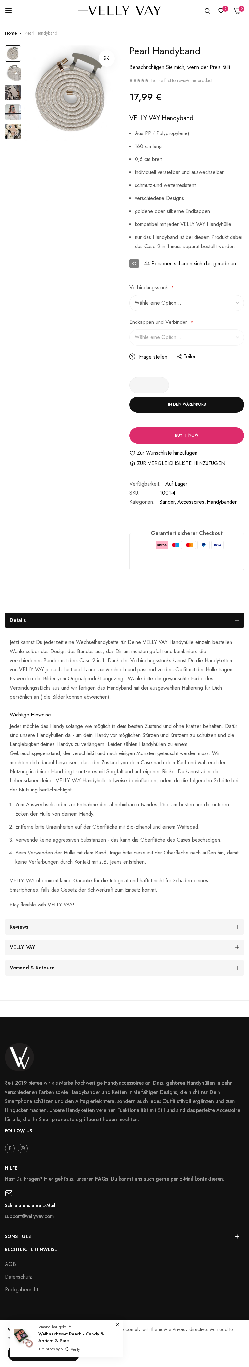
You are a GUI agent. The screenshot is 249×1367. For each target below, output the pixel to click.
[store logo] (124, 10)
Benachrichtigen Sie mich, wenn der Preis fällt (179, 67)
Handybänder (222, 502)
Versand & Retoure (32, 967)
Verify (74, 1349)
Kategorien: (142, 502)
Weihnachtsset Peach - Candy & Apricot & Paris (71, 1337)
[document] (124, 1343)
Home (11, 33)
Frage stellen (152, 357)
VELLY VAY (22, 947)
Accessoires (190, 502)
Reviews (19, 926)
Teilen (190, 356)
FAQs (101, 1179)
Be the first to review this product (181, 80)
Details (18, 620)
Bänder (167, 502)
